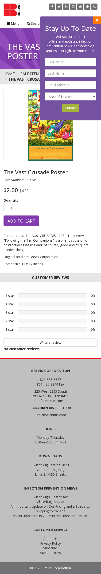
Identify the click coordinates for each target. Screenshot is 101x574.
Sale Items (31, 73)
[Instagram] (73, 7)
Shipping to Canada (50, 511)
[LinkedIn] (66, 7)
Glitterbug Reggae (50, 501)
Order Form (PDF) (50, 469)
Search (35, 23)
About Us (50, 538)
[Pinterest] (87, 7)
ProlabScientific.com (50, 415)
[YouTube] (80, 7)
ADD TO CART (21, 221)
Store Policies (50, 552)
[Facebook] (52, 7)
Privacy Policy (50, 543)
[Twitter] (59, 7)
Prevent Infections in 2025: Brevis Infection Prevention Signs (50, 516)
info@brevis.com (50, 401)
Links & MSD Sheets (50, 474)
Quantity (11, 200)
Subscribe (50, 548)
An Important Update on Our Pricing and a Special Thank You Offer (50, 506)
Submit (70, 108)
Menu (14, 23)
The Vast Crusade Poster (33, 79)
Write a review (50, 342)
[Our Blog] (94, 7)
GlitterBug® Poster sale (50, 497)
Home (9, 73)
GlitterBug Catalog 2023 (50, 465)
